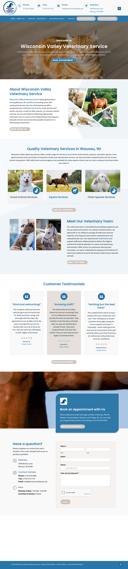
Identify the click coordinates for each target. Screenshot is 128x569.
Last (88, 453)
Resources (41, 19)
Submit (65, 502)
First (62, 453)
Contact (71, 19)
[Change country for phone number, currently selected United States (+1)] (63, 468)
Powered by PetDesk (48, 564)
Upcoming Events (56, 19)
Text (44, 5)
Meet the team (76, 262)
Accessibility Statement (75, 564)
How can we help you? (70, 473)
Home (12, 19)
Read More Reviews (62, 362)
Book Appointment (107, 19)
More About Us (19, 129)
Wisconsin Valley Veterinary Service (25, 99)
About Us (20, 19)
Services (31, 19)
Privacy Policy (61, 564)
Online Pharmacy (86, 19)
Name (64, 446)
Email (63, 457)
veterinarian (103, 238)
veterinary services (31, 108)
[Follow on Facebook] (119, 8)
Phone (63, 465)
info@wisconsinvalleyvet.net (72, 9)
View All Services (63, 210)
